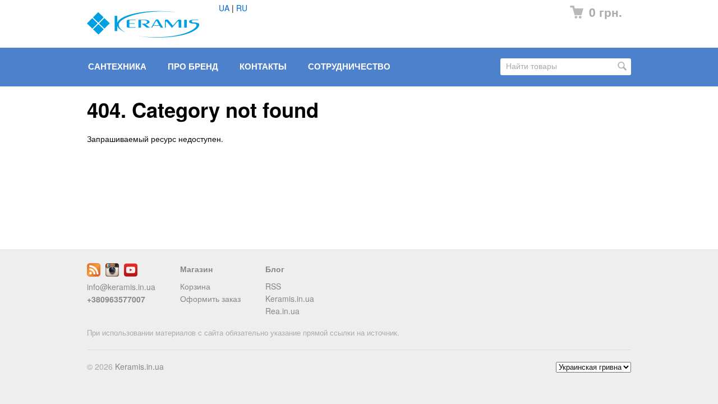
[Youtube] (130, 273)
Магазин (196, 268)
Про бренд (193, 66)
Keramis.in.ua (289, 298)
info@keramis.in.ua (121, 286)
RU (241, 7)
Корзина (195, 286)
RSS (273, 286)
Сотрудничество (349, 66)
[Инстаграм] (112, 273)
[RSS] (93, 273)
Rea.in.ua (282, 310)
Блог (274, 268)
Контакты (263, 66)
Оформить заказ (210, 298)
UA (224, 7)
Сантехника (117, 66)
